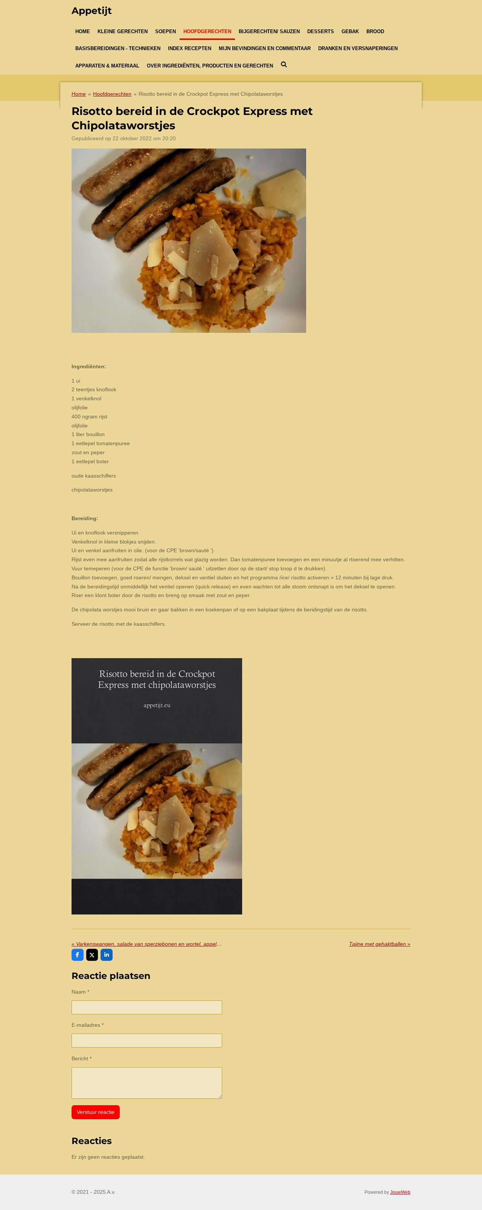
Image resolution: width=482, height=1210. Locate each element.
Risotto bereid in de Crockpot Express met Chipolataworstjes (211, 94)
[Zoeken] (284, 64)
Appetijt (92, 10)
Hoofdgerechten (112, 94)
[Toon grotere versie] (189, 241)
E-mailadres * (88, 1025)
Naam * (80, 992)
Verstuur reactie (95, 1112)
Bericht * (82, 1058)
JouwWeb (400, 1192)
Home (79, 94)
